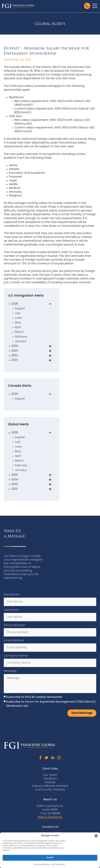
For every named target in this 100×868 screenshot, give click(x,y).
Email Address (14, 640)
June (18, 317)
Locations (50, 778)
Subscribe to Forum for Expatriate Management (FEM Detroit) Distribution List (51, 703)
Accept (50, 858)
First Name (11, 594)
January (20, 341)
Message (10, 671)
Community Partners (50, 789)
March (19, 332)
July (17, 313)
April (18, 327)
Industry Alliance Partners (50, 786)
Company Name (16, 655)
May (18, 322)
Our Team (50, 775)
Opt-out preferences (42, 864)
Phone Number (14, 625)
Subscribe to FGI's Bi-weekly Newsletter (34, 697)
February (21, 336)
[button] (96, 836)
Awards (50, 782)
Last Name (11, 610)
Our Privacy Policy (58, 864)
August (20, 308)
